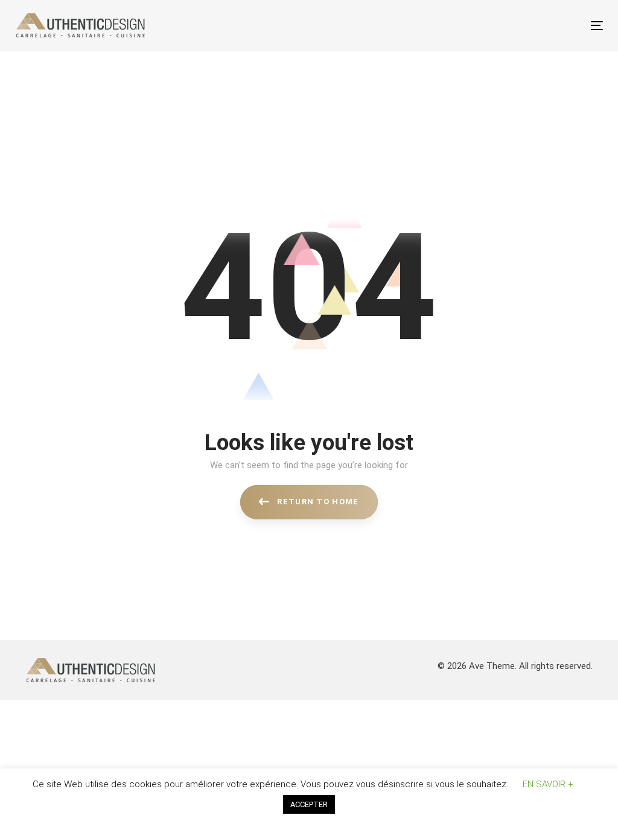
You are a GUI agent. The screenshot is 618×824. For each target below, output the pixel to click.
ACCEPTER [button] (309, 804)
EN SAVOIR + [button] (548, 784)
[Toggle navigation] (505, 25)
